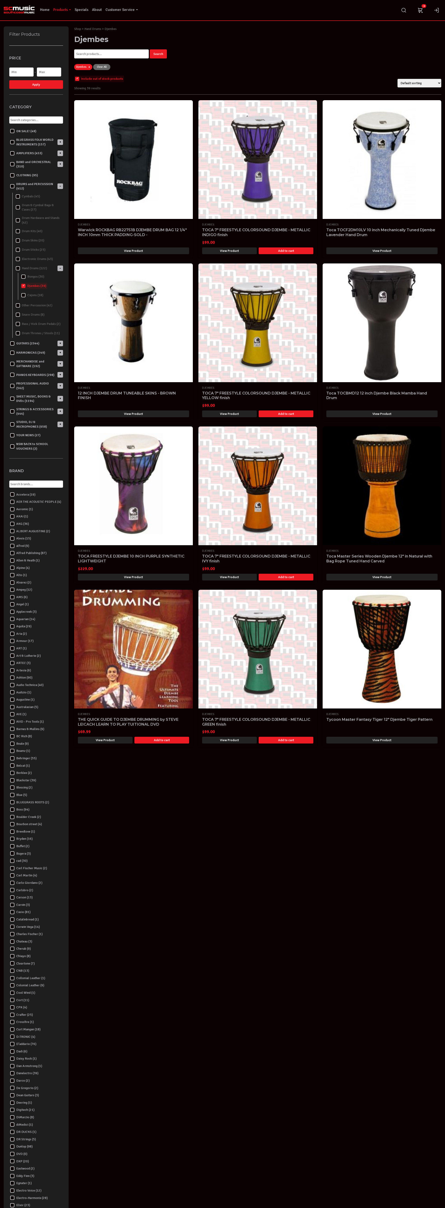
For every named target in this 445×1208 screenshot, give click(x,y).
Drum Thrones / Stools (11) (41, 333)
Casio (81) (23, 912)
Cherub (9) (23, 949)
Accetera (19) (25, 494)
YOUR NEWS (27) (28, 435)
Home (45, 9)
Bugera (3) (23, 853)
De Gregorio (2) (27, 1088)
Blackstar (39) (26, 780)
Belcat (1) (23, 765)
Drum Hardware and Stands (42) (41, 220)
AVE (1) (21, 714)
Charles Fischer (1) (29, 934)
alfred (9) (22, 546)
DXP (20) (22, 1161)
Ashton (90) (24, 677)
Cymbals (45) (31, 196)
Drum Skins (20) (33, 240)
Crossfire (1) (25, 1022)
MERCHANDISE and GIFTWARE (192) (30, 363)
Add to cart (286, 251)
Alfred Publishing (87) (31, 553)
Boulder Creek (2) (28, 817)
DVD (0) (21, 1154)
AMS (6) (22, 597)
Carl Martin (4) (26, 875)
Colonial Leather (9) (30, 985)
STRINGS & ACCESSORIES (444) (35, 411)
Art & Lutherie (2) (28, 655)
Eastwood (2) (25, 1168)
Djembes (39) (36, 286)
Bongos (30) (35, 277)
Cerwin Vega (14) (28, 927)
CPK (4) (21, 1007)
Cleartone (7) (25, 963)
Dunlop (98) (24, 1146)
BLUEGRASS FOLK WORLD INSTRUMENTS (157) (35, 142)
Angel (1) (22, 604)
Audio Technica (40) (30, 685)
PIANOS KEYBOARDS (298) (35, 375)
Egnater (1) (24, 1183)
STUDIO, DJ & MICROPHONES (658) (31, 424)
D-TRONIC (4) (25, 1036)
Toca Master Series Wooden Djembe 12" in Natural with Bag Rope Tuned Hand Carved (379, 558)
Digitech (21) (25, 1110)
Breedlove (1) (25, 831)
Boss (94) (22, 809)
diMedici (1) (24, 1124)
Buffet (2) (22, 846)
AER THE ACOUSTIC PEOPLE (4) (38, 502)
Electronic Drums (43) (37, 259)
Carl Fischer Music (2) (31, 868)
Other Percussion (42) (37, 305)
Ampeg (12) (24, 590)
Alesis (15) (23, 538)
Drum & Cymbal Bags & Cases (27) (38, 207)
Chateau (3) (24, 941)
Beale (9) (22, 743)
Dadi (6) (21, 1051)
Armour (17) (25, 641)
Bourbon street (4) (29, 824)
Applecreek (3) (26, 612)
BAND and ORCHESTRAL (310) (33, 164)
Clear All (102, 67)
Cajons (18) (35, 295)
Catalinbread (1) (27, 919)
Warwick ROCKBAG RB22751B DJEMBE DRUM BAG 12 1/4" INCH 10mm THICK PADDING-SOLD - (132, 232)
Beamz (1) (23, 751)
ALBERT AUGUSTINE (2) (33, 531)
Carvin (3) (23, 905)
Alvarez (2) (23, 582)
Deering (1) (24, 1103)
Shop (77, 29)
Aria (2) (21, 634)
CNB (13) (22, 971)
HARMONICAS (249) (30, 353)
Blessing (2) (24, 787)
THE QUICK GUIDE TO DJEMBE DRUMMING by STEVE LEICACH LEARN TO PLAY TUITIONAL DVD (128, 722)
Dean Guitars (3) (27, 1095)
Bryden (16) (24, 839)
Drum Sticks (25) (33, 250)
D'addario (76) (26, 1044)
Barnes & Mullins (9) (30, 729)
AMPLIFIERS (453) (29, 153)
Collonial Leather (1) (30, 978)
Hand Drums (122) (34, 268)
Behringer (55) (26, 758)
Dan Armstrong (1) (29, 1066)
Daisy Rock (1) (26, 1059)
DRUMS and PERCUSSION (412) (34, 186)
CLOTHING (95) (27, 175)
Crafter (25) (24, 1014)
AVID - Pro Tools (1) (30, 722)
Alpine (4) (23, 568)
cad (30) (22, 861)
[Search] (403, 10)
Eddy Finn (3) (25, 1176)
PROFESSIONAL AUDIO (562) (32, 385)
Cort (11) (22, 1000)
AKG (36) (22, 524)
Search (158, 54)
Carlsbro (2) (24, 890)
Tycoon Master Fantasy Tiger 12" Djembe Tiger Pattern (379, 719)
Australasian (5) (27, 707)
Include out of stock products (102, 79)
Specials (81, 9)
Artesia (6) (23, 670)
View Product (133, 251)
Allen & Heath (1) (28, 560)
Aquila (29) (24, 626)
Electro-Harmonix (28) (32, 1198)
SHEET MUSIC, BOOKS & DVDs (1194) (33, 398)
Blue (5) (21, 795)
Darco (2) (23, 1081)
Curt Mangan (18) (28, 1029)
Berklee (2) (24, 773)
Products (60, 9)
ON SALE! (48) (26, 131)
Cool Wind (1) (25, 993)
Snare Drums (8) (33, 315)
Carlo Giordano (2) (29, 883)
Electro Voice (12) (28, 1190)
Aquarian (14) (25, 619)
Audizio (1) (23, 692)
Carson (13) (24, 897)
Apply (36, 85)
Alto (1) (21, 575)
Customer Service (120, 9)
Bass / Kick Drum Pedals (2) (41, 324)
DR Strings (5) (26, 1139)
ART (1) (21, 648)
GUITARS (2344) (27, 343)
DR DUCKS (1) (26, 1132)
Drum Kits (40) (32, 231)
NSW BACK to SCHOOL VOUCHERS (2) (32, 446)
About (97, 9)
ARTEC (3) (23, 663)
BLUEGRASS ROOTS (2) (32, 802)
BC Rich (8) (24, 736)
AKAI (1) (22, 516)
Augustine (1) (25, 700)
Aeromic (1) (24, 509)
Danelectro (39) (27, 1073)
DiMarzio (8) (25, 1117)
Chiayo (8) (23, 956)
